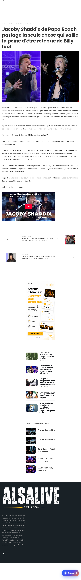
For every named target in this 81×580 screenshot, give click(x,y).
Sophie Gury (10, 23)
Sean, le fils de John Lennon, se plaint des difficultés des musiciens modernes (38, 257)
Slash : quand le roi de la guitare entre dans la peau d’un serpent (47, 395)
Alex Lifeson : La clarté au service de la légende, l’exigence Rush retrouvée (46, 369)
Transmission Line (46, 430)
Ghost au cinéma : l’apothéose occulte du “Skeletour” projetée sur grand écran (47, 408)
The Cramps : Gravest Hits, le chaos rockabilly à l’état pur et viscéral (46, 356)
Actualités (32, 23)
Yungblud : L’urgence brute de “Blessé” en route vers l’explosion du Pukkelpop (47, 382)
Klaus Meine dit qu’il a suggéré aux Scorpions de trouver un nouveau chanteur (40, 239)
